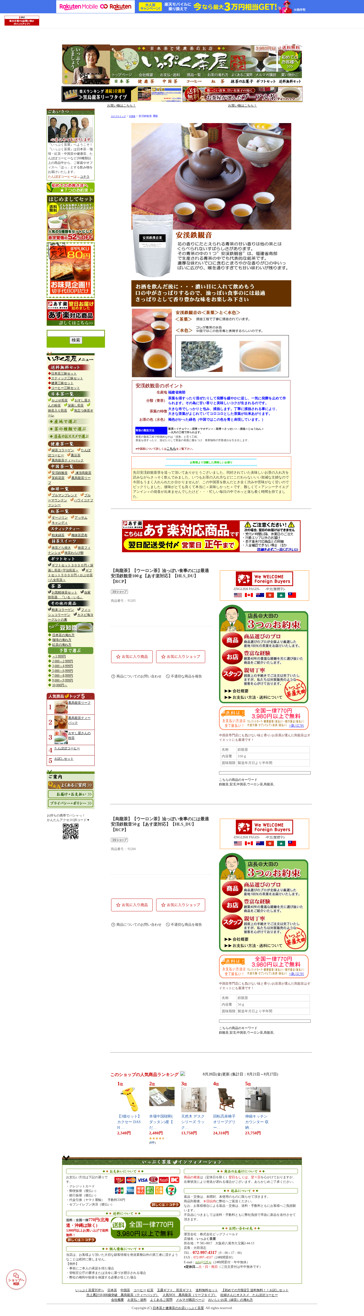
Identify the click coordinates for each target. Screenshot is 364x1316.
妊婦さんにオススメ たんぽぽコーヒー (249, 1295)
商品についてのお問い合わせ (138, 676)
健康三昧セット (62, 383)
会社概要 (117, 1300)
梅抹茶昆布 (79, 535)
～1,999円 (59, 656)
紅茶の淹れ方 (61, 645)
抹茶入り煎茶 (57, 410)
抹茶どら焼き (61, 548)
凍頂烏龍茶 (83, 473)
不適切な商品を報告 (186, 676)
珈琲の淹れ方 (61, 640)
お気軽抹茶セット (64, 592)
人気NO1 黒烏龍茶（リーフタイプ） (190, 1295)
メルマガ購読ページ (190, 1300)
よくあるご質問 (161, 1300)
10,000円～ (59, 685)
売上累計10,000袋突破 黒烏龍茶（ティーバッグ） (122, 1295)
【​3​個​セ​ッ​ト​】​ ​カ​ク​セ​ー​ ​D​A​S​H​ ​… (130, 1122)
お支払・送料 (137, 1300)
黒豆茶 (75, 455)
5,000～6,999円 (62, 671)
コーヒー (140, 1290)
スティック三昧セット (67, 378)
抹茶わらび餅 (74, 553)
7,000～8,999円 (62, 675)
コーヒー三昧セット (65, 388)
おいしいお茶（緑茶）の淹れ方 (230, 1300)
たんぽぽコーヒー (67, 748)
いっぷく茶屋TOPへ (89, 1290)
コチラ (85, 176)
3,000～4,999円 (62, 666)
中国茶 (132, 116)
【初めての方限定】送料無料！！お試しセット (255, 1290)
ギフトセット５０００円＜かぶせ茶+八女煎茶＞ (70, 575)
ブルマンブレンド (64, 495)
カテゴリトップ (118, 116)
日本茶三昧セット (64, 373)
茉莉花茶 (58, 478)
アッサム (81, 517)
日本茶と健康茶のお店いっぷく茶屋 (178, 1308)
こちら (171, 448)
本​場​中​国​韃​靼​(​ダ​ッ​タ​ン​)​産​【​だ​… (161, 1122)
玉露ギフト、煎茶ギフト (174, 1290)
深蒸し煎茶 (76, 405)
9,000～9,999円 (62, 680)
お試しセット (64, 759)
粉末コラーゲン (63, 610)
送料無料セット (207, 1290)
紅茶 (150, 1290)
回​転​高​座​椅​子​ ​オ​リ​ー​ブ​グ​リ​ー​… (225, 1122)
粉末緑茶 (58, 535)
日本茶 (112, 1290)
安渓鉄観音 (60, 473)
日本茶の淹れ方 (63, 635)
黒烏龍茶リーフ (79, 703)
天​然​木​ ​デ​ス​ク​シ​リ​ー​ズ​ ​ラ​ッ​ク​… (193, 1122)
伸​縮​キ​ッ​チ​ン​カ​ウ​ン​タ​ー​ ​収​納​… (257, 1122)
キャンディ (60, 523)
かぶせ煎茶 (60, 400)
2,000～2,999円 (62, 661)
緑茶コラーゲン (63, 450)
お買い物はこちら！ (121, 105)
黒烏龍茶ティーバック (68, 460)
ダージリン (60, 517)
